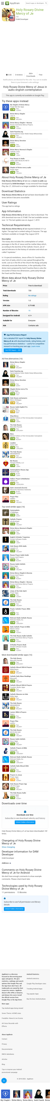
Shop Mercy (14, 416)
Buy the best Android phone (36, 999)
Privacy (4, 1044)
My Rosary (14, 461)
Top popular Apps (33, 994)
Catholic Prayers (16, 519)
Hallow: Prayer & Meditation (20, 479)
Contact (4, 1039)
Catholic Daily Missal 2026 (19, 766)
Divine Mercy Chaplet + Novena (21, 123)
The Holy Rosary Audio (18, 793)
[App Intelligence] (4, 1080)
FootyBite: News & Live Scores (12, 1018)
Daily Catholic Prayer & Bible (20, 627)
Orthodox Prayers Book (18, 645)
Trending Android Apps (34, 989)
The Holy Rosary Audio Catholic (21, 636)
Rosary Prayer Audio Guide (19, 555)
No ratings (32, 296)
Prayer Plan (14, 497)
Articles (4, 1059)
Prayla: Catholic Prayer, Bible (20, 609)
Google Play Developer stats (36, 984)
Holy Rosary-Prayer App (18, 784)
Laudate (13, 443)
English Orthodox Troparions (20, 537)
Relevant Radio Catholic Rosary (21, 618)
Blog (3, 1064)
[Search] (46, 3)
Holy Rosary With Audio (18, 546)
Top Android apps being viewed (12, 1008)
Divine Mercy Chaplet (17, 114)
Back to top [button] (44, 1082)
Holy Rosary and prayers (18, 398)
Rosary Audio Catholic (17, 564)
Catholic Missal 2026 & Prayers (21, 667)
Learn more (35, 346)
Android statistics (33, 978)
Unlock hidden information (25, 822)
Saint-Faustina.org (16, 132)
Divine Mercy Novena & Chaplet (21, 150)
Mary (12, 434)
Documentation (7, 1049)
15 (29, 311)
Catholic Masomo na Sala (19, 694)
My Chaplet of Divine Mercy (19, 105)
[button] (25, 863)
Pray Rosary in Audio (17, 159)
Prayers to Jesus (16, 775)
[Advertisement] (25, 46)
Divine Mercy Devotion (18, 141)
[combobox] (34, 3)
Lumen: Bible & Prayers (18, 712)
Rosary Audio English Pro (19, 407)
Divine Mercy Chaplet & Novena (21, 573)
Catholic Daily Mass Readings (20, 676)
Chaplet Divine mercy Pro (19, 389)
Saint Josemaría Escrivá (18, 488)
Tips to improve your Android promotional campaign (12, 1071)
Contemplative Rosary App (19, 470)
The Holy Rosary (16, 425)
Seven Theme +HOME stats (11, 1013)
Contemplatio (14, 510)
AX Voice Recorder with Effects (10, 1025)
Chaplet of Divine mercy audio (20, 168)
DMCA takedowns (8, 1054)
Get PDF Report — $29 (13, 350)
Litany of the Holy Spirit (18, 591)
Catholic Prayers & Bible (18, 748)
